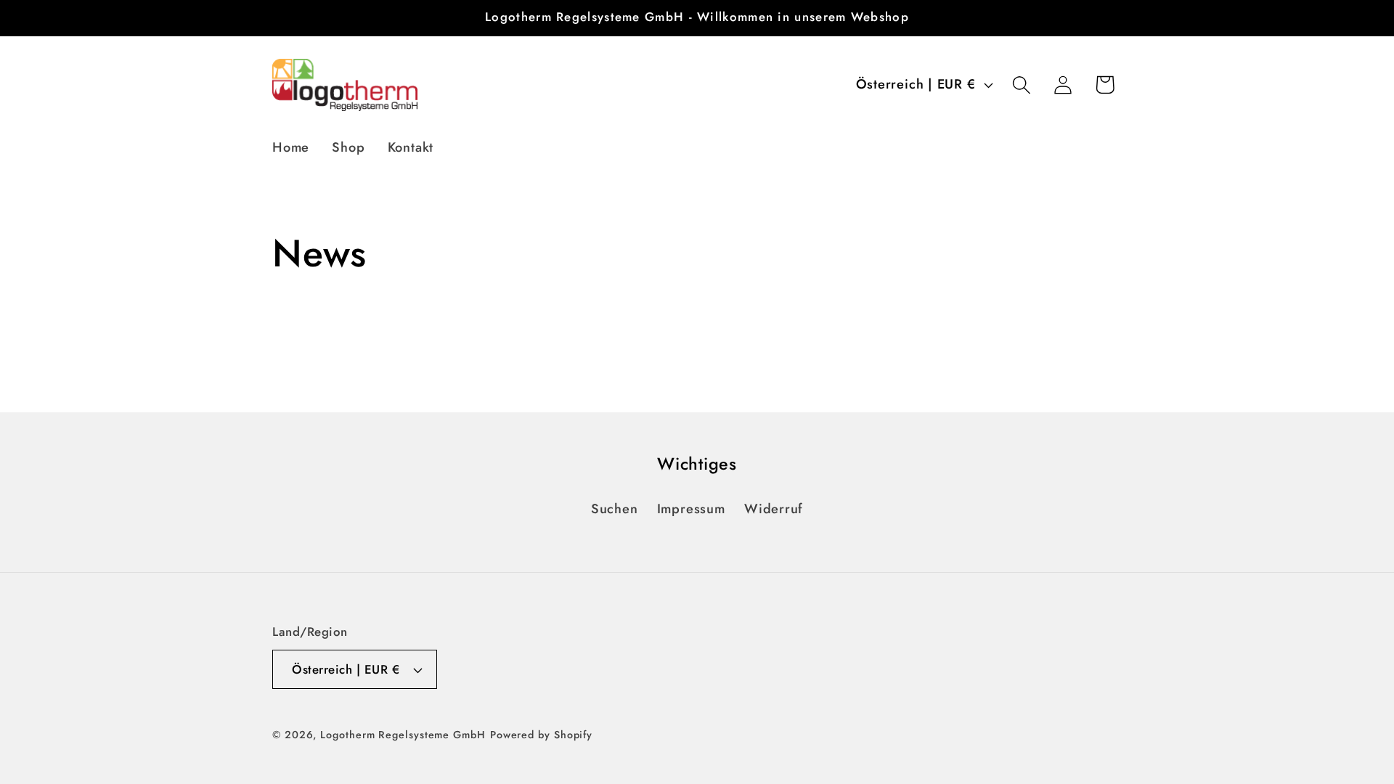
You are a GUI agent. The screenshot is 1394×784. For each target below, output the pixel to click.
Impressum (691, 508)
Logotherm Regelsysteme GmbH (403, 734)
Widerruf (773, 508)
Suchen (614, 508)
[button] (1022, 84)
